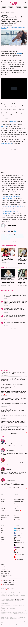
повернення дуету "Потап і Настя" (13, 206)
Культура (3, 508)
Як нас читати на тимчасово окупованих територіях (6, 575)
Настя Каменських (19, 236)
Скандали (18, 7)
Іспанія (3, 234)
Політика (3, 499)
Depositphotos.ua (19, 599)
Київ (2, 528)
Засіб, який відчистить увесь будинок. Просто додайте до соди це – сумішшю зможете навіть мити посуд (13, 422)
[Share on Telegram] (15, 231)
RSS (17, 552)
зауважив (4, 126)
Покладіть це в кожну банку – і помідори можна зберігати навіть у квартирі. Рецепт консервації (15, 295)
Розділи (16, 494)
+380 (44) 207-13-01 (8, 580)
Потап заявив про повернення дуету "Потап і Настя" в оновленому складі (8, 258)
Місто (2, 525)
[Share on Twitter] (12, 231)
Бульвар (7, 12)
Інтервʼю (11, 7)
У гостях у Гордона (18, 501)
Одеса (2, 532)
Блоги (3, 436)
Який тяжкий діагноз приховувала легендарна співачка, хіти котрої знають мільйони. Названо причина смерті (8, 281)
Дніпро (2, 539)
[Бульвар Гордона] (13, 3)
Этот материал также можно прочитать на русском (13, 28)
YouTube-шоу (17, 519)
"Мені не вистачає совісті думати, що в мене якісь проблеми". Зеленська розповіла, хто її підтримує (15, 302)
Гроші (2, 501)
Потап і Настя (9, 234)
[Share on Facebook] (9, 231)
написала (13, 121)
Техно (2, 510)
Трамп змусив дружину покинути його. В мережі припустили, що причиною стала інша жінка (13, 398)
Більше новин (14, 433)
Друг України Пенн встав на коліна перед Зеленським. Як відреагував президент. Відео (13, 428)
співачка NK (10, 236)
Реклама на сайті (5, 569)
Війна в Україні (4, 497)
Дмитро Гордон (20, 528)
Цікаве (2, 519)
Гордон (2, 12)
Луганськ (3, 544)
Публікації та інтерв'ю (19, 499)
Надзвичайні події (5, 515)
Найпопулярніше (7, 290)
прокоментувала (6, 143)
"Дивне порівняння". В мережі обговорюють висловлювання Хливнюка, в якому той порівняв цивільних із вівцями (13, 386)
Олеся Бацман (19, 545)
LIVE (15, 508)
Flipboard (18, 549)
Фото (15, 512)
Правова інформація (5, 571)
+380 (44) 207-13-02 (8, 582)
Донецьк (3, 535)
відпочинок (4, 236)
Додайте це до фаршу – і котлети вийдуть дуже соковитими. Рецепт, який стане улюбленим (14, 317)
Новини (4, 7)
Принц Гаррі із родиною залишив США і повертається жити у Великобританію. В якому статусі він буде (13, 410)
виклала (19, 53)
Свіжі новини (5, 370)
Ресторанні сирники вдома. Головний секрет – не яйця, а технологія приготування (15, 323)
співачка (20, 234)
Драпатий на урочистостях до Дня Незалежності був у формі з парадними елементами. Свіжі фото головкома (14, 309)
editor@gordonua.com (8, 584)
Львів (2, 530)
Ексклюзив (16, 510)
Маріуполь (3, 541)
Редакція (3, 566)
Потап (15, 234)
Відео (15, 515)
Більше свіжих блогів (14, 487)
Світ (2, 503)
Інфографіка (4, 517)
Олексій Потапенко (6, 239)
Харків (2, 537)
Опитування (17, 517)
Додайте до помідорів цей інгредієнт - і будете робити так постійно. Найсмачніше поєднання (13, 373)
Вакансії (3, 564)
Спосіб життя (4, 512)
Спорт (2, 506)
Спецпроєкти (17, 521)
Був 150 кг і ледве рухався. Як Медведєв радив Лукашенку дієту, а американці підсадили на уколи (13, 393)
